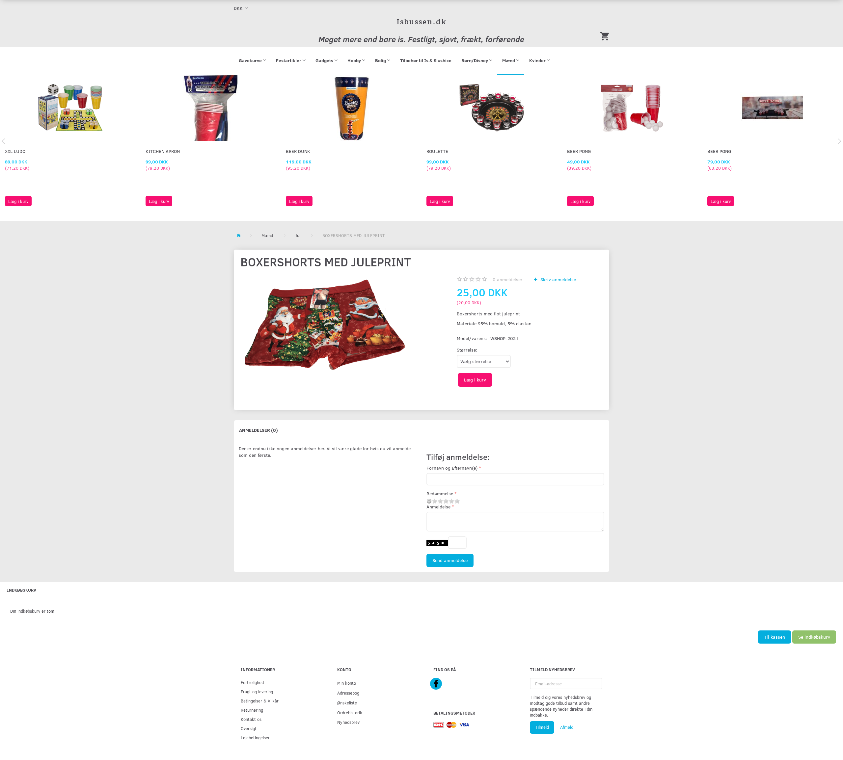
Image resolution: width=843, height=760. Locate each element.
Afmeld (566, 727)
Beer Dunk (298, 151)
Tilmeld (542, 727)
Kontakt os (251, 719)
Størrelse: (467, 350)
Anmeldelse (438, 506)
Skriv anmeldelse (557, 279)
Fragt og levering (257, 691)
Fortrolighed (252, 682)
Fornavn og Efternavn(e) (451, 468)
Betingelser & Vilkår (260, 700)
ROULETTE (437, 151)
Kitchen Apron (163, 151)
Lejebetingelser (255, 737)
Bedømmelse (439, 493)
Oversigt (249, 728)
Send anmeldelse (450, 560)
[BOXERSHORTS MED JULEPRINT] (326, 334)
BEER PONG (579, 151)
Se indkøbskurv (814, 637)
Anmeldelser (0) (258, 430)
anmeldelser (508, 279)
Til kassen (774, 637)
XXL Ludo (15, 151)
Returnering (252, 710)
